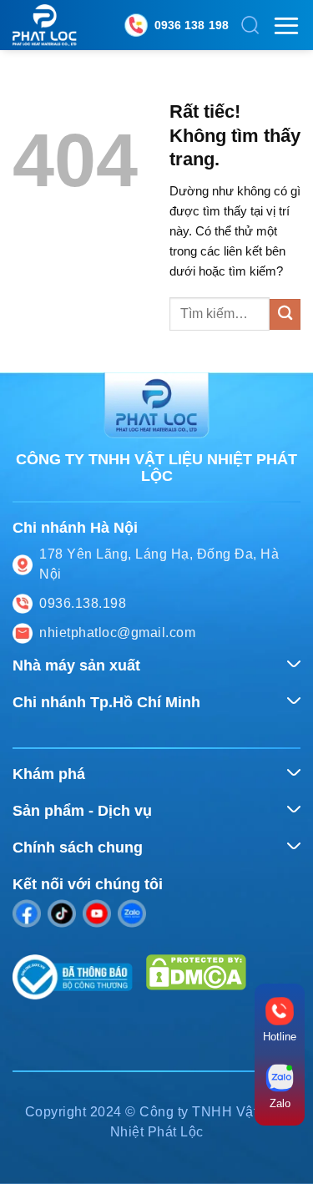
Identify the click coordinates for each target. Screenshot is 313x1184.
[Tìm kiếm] (250, 25)
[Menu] (286, 25)
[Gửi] (285, 314)
